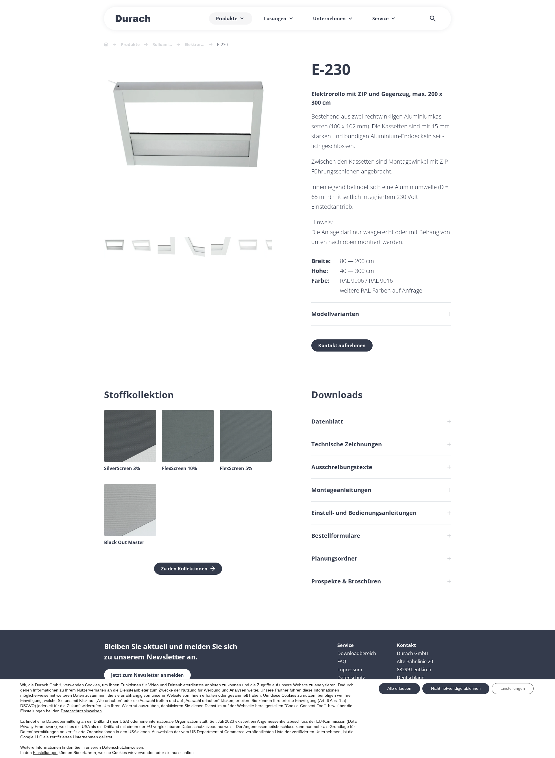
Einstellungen (45, 752)
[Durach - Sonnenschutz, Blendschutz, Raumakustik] (133, 18)
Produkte (130, 44)
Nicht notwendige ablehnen (456, 688)
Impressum (349, 669)
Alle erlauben (399, 688)
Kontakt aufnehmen (342, 345)
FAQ (341, 661)
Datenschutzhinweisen (81, 711)
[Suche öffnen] (432, 18)
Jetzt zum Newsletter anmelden (147, 675)
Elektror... (194, 44)
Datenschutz (351, 677)
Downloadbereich (356, 653)
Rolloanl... (162, 44)
